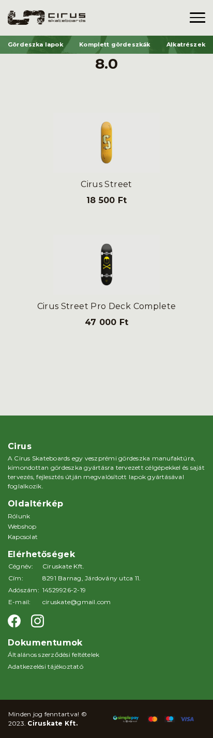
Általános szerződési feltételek (53, 654)
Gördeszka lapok (35, 44)
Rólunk (19, 516)
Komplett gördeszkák (114, 44)
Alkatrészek (185, 44)
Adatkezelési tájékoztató (45, 666)
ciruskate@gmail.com (76, 602)
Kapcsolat (23, 537)
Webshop (22, 526)
